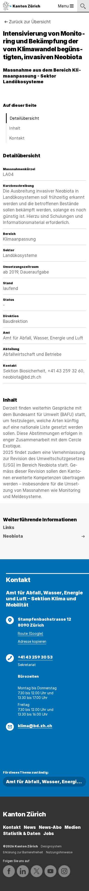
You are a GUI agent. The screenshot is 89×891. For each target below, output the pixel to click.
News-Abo (50, 827)
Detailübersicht (24, 118)
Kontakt (16, 138)
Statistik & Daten (21, 833)
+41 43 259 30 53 (35, 657)
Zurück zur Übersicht (30, 21)
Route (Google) (30, 633)
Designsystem (51, 846)
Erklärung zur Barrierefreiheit (23, 852)
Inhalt (14, 128)
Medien (73, 827)
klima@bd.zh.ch (35, 725)
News (30, 827)
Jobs (48, 833)
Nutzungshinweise (59, 852)
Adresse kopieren (32, 641)
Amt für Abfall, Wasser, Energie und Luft (46, 781)
